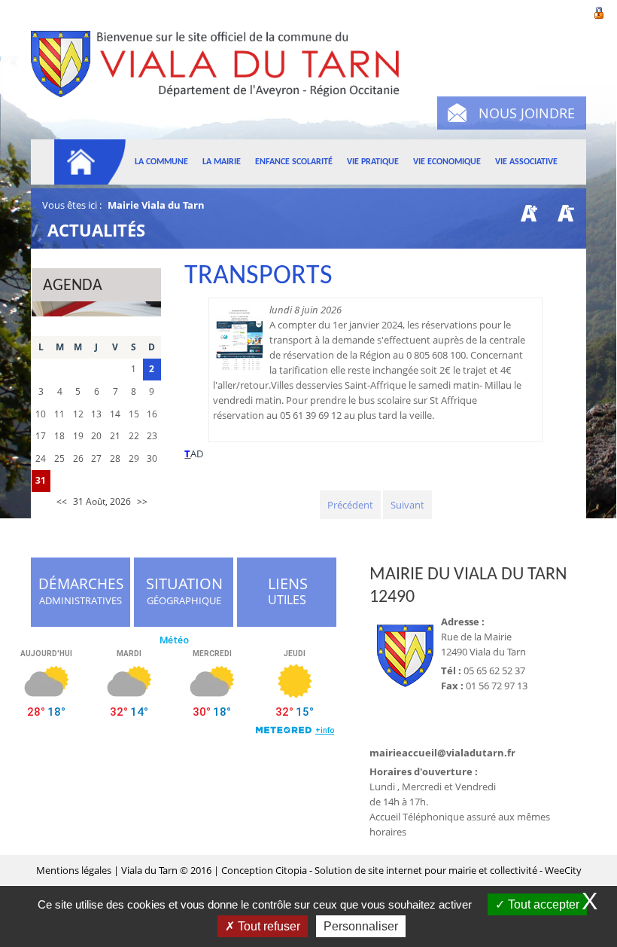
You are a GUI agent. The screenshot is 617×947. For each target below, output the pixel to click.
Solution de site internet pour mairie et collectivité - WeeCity (448, 870)
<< (61, 501)
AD (196, 453)
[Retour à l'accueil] (221, 81)
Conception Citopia (264, 870)
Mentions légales (75, 870)
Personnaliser (361, 926)
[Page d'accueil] (90, 162)
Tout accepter (542, 904)
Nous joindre (527, 113)
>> (142, 501)
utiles (288, 592)
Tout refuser (267, 926)
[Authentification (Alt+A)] (598, 11)
